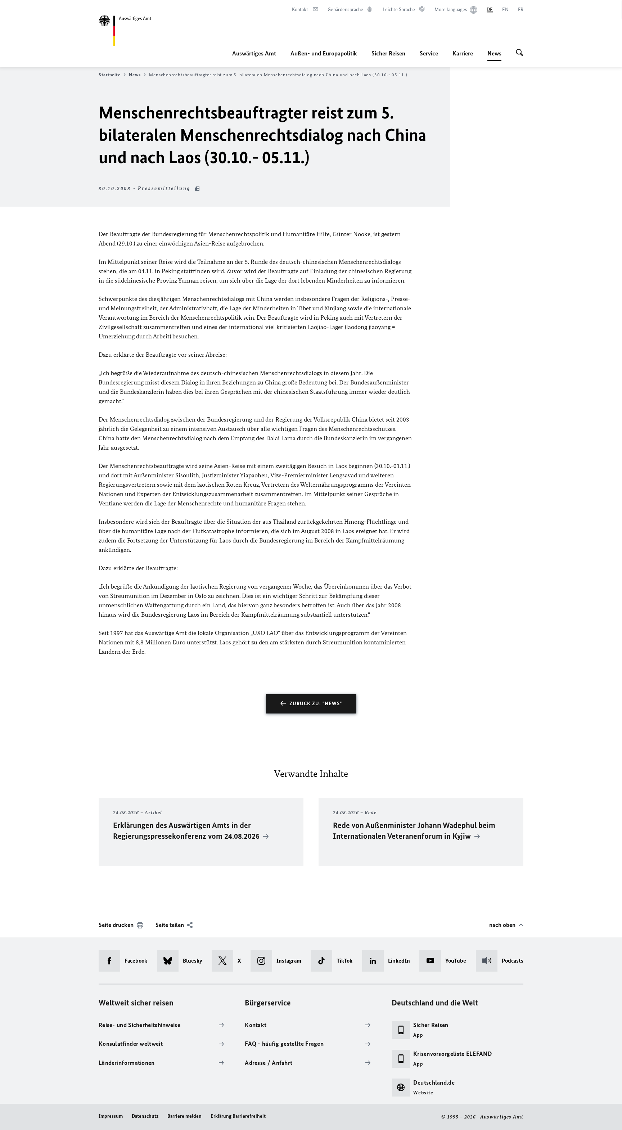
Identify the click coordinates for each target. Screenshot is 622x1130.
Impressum (111, 1116)
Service (429, 53)
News (494, 55)
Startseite (109, 74)
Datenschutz (145, 1116)
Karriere (462, 53)
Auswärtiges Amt (254, 53)
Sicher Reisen (388, 53)
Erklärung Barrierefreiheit (238, 1116)
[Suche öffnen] (519, 53)
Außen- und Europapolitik (323, 53)
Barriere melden (184, 1116)
